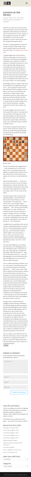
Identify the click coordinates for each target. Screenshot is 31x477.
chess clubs (20, 18)
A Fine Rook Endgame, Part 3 (11, 433)
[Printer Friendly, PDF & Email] (6, 345)
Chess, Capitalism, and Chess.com (12, 450)
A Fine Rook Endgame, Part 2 (11, 435)
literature (5, 20)
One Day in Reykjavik (8, 447)
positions (11, 20)
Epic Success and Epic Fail (10, 452)
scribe (6, 18)
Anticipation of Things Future (11, 428)
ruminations (17, 20)
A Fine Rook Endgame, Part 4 (11, 430)
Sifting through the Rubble (10, 440)
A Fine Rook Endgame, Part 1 (11, 438)
